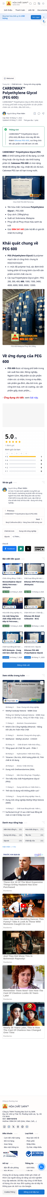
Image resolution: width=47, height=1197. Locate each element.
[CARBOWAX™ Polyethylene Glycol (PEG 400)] (23, 512)
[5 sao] (26, 453)
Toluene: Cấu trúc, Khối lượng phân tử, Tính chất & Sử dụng (25, 758)
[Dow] (19, 707)
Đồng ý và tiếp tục (31, 1192)
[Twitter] (13, 1127)
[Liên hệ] (31, 10)
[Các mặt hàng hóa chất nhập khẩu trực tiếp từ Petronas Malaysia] (13, 603)
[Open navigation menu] (4, 3)
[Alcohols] (20, 723)
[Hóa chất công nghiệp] (11, 612)
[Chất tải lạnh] (21, 578)
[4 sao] (21, 453)
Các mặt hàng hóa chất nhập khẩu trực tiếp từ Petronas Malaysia (12, 619)
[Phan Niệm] (16, 113)
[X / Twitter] (28, 548)
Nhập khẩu (31, 1144)
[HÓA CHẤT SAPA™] (8, 3)
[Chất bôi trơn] (9, 531)
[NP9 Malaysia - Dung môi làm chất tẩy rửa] (13, 637)
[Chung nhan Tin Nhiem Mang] (10, 1153)
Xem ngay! (36, 17)
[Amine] (20, 766)
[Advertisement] (23, 46)
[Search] (30, 3)
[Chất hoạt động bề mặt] (33, 578)
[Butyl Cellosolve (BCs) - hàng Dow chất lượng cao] (23, 520)
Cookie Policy (9, 1192)
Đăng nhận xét (23, 665)
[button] (39, 113)
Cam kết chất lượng (12, 1138)
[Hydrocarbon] (22, 754)
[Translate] (39, 3)
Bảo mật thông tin (11, 1147)
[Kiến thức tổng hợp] (35, 744)
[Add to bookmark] (21, 565)
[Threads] (18, 1127)
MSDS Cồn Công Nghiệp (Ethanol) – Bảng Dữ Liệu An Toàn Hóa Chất (24, 728)
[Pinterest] (22, 1127)
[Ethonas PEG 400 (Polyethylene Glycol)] (34, 637)
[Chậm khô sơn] (30, 612)
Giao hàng (8, 1144)
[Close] (43, 17)
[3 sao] (17, 453)
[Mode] (43, 3)
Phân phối (31, 1141)
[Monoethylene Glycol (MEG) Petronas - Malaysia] (13, 569)
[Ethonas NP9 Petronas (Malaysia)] (34, 569)
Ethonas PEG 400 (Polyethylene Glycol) (33, 651)
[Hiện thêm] (16, 536)
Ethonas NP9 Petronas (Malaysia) (34, 583)
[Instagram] (9, 1127)
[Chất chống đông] (10, 578)
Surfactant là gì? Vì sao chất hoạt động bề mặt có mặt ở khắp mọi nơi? (24, 813)
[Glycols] (7, 536)
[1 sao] (7, 453)
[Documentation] (30, 723)
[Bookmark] (35, 3)
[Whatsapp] (21, 548)
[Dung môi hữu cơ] (24, 787)
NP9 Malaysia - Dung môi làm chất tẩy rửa (12, 651)
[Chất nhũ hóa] (28, 766)
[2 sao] (12, 453)
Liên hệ (29, 1170)
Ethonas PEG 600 (21, 140)
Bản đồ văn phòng (11, 1167)
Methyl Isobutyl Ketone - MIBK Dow (21, 710)
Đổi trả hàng (9, 1141)
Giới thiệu (30, 1167)
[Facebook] (10, 548)
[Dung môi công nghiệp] (27, 531)
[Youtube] (27, 1127)
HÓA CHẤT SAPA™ (20, 2)
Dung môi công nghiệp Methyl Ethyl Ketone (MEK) (25, 801)
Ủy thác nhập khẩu (34, 1147)
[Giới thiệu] (8, 10)
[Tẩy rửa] (34, 835)
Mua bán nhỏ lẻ (33, 1138)
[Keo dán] (38, 796)
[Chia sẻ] (43, 113)
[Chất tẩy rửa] (41, 612)
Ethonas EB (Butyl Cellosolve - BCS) (32, 617)
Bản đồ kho (8, 1170)
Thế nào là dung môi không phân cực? (22, 790)
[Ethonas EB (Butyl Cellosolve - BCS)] (34, 603)
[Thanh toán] (20, 10)
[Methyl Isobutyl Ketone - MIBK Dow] (23, 692)
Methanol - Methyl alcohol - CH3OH (21, 739)
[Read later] (35, 113)
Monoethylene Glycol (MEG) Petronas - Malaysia (12, 584)
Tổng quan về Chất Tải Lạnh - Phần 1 (22, 748)
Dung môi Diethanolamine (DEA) (20, 769)
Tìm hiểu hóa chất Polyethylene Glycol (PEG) (22, 780)
